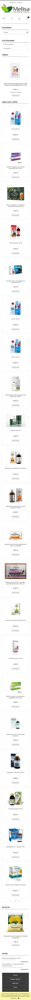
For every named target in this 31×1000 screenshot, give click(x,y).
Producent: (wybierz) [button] (8, 44)
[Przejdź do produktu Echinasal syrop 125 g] (15, 647)
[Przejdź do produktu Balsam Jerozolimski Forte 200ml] (15, 457)
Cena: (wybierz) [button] (7, 48)
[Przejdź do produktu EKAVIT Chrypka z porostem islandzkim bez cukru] (15, 156)
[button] (4, 18)
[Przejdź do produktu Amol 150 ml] (15, 346)
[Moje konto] (19, 18)
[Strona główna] (15, 9)
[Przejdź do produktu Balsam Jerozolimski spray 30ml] (15, 609)
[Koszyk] (27, 18)
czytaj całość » (25, 961)
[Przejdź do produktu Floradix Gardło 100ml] (15, 798)
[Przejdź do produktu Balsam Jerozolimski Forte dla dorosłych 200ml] (15, 495)
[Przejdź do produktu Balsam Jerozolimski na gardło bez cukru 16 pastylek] (15, 533)
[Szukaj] (27, 32)
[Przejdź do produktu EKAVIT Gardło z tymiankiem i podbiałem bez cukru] (15, 685)
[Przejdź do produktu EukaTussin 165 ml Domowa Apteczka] (15, 723)
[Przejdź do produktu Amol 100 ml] (15, 308)
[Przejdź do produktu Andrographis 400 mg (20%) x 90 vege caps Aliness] (15, 384)
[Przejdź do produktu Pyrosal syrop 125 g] (15, 232)
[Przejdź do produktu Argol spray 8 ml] (15, 420)
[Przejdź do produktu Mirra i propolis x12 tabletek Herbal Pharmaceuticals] (15, 194)
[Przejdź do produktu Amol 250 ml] (15, 118)
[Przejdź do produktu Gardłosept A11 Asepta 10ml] (15, 835)
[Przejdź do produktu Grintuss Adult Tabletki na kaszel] (15, 873)
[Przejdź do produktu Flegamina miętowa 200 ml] (15, 761)
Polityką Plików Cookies (12, 995)
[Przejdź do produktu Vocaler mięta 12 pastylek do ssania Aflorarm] (15, 270)
